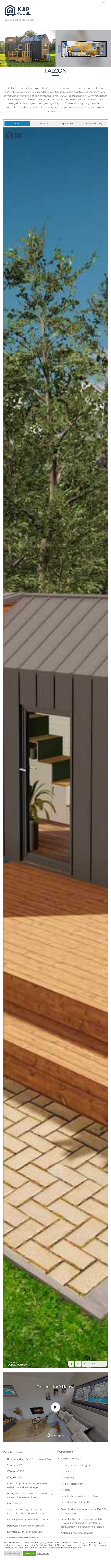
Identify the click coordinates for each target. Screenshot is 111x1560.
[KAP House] (17, 16)
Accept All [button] (29, 1553)
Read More (43, 1553)
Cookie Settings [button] (12, 1553)
